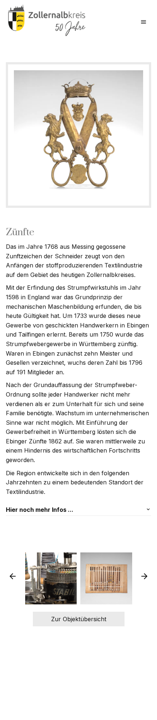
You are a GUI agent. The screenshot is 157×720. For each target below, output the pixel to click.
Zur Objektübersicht (78, 619)
